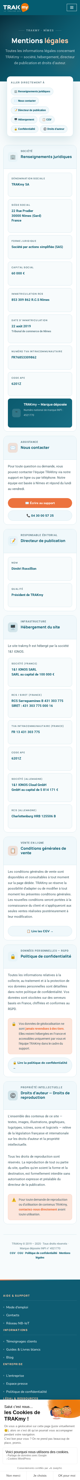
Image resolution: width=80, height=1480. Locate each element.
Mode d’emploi (17, 1307)
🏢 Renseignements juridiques (32, 91)
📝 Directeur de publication (30, 110)
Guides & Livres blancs (23, 1349)
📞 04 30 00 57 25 (40, 515)
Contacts (12, 1315)
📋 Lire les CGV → (40, 931)
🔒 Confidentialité (24, 128)
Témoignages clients (21, 1341)
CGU (20, 1253)
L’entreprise (15, 1375)
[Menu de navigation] (72, 7)
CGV (13, 1253)
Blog (9, 1357)
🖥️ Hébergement (24, 119)
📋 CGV (46, 119)
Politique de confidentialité (41, 1253)
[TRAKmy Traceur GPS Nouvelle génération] (16, 7)
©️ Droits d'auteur (53, 128)
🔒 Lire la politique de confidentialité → (40, 1065)
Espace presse (17, 1383)
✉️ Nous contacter (25, 100)
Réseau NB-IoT (17, 1323)
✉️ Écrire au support (40, 503)
